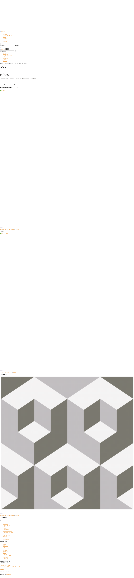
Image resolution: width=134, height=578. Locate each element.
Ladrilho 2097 (3, 374)
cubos (3, 229)
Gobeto (2, 231)
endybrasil (8, 574)
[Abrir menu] (0, 47)
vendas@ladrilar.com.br (6, 565)
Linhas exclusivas (7, 35)
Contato (5, 41)
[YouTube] (2, 569)
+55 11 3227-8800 (4, 566)
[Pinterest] (3, 569)
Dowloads (5, 558)
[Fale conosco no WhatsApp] (0, 577)
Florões (5, 528)
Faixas (4, 526)
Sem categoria (6, 535)
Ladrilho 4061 (3, 517)
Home (4, 544)
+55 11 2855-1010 (15, 566)
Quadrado (5, 533)
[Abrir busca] (0, 44)
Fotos (4, 37)
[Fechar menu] (7, 49)
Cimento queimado (4, 539)
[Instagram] (0, 569)
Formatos (5, 557)
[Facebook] (4, 569)
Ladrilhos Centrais (7, 531)
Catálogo (5, 34)
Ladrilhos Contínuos (8, 532)
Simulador (5, 38)
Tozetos (5, 536)
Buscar (16, 45)
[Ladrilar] (2, 31)
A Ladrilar (5, 546)
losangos (17, 229)
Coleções (5, 524)
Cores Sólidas (6, 525)
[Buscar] (15, 51)
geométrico (8, 229)
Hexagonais (6, 529)
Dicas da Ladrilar (7, 555)
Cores (4, 39)
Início (1, 63)
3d (0, 229)
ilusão (12, 229)
